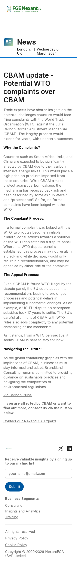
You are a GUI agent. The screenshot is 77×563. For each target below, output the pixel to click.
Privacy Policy (16, 538)
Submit (14, 486)
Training (11, 517)
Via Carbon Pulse (17, 395)
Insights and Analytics (22, 511)
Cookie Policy (16, 545)
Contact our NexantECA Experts (29, 421)
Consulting (13, 505)
